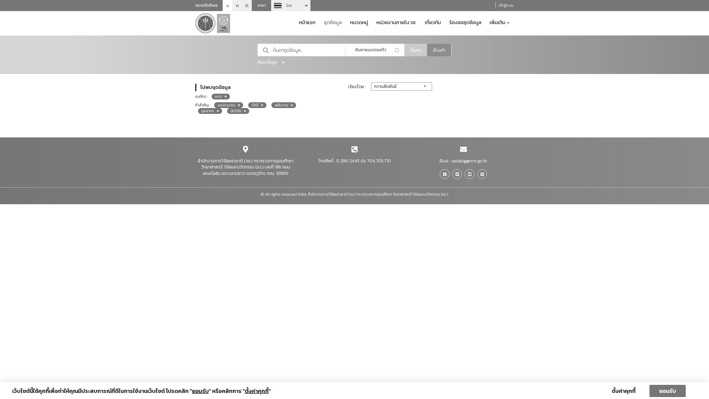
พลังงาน (281, 105)
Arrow (290, 5)
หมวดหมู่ (359, 22)
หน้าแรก (307, 22)
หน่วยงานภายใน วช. (396, 22)
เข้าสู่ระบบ (506, 5)
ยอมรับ (667, 391)
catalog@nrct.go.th (469, 160)
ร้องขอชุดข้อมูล (465, 22)
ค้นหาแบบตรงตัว (370, 49)
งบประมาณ (226, 105)
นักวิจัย (235, 111)
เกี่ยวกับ (433, 22)
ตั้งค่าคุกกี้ (624, 391)
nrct (218, 96)
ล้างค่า (439, 50)
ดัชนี (254, 105)
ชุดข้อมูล (333, 22)
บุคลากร (207, 111)
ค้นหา (415, 50)
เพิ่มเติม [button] (498, 22)
